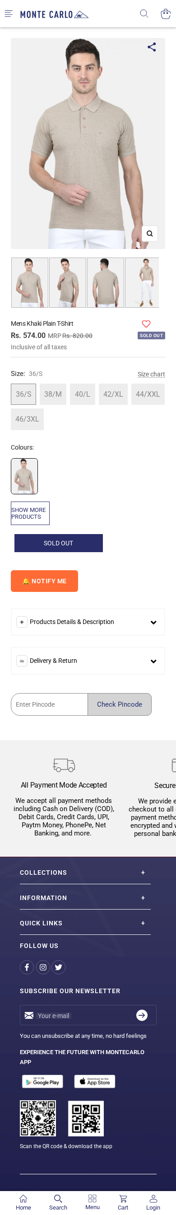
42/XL (113, 394)
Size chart (151, 374)
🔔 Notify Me (44, 581)
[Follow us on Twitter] (59, 967)
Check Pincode (119, 704)
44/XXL (148, 394)
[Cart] (165, 13)
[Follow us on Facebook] (28, 967)
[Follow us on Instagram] (43, 967)
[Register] (142, 1015)
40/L (82, 394)
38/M (53, 394)
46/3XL (27, 419)
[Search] (150, 13)
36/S (24, 394)
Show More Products (28, 513)
